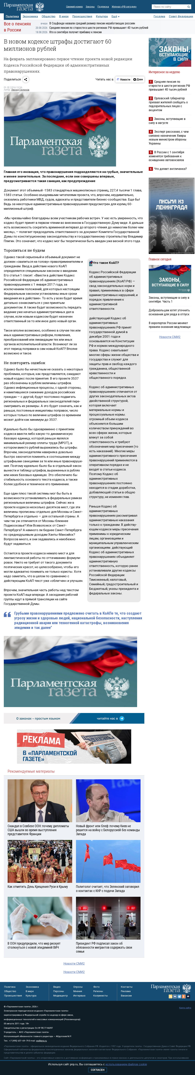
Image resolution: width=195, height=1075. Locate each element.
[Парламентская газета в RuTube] (188, 996)
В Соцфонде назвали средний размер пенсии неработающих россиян (88, 23)
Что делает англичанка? (170, 169)
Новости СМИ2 (74, 963)
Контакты (127, 986)
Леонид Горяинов (20, 89)
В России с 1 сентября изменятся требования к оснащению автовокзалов (166, 156)
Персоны (58, 991)
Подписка (103, 6)
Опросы (78, 986)
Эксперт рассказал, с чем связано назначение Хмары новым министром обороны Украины (169, 137)
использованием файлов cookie (126, 1064)
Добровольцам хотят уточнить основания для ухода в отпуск (169, 312)
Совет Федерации (181, 16)
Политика (12, 16)
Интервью (79, 995)
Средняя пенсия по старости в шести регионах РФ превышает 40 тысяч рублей (92, 28)
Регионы (98, 991)
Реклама (126, 991)
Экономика (30, 16)
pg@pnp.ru (41, 1041)
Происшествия (82, 16)
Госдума (159, 16)
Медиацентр (60, 995)
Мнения (77, 991)
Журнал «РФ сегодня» (124, 6)
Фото (96, 986)
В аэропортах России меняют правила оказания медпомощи (169, 325)
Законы (90, 6)
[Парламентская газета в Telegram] (179, 996)
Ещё (114, 16)
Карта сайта (185, 1008)
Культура (102, 16)
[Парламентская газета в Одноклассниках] (184, 996)
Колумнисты (100, 995)
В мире (64, 16)
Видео (57, 986)
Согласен (97, 1070)
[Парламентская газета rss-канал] (171, 996)
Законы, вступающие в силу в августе (167, 121)
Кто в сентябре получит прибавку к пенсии (69, 32)
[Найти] (188, 6)
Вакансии (126, 995)
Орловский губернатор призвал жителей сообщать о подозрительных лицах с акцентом (168, 104)
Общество (48, 16)
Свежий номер (74, 6)
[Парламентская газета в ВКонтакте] (175, 996)
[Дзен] (138, 79)
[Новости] (123, 79)
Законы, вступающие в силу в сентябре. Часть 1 (169, 299)
